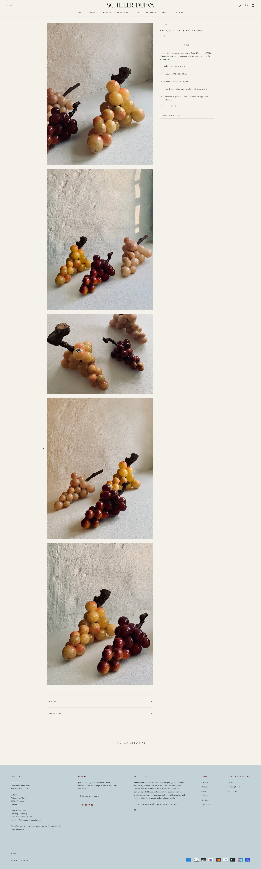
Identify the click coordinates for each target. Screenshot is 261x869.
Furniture (122, 12)
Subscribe (88, 805)
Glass (137, 12)
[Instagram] (135, 810)
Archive (179, 12)
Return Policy (56, 713)
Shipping (53, 701)
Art (79, 12)
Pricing (230, 782)
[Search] (246, 5)
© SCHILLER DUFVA (20, 860)
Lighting (151, 12)
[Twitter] (172, 106)
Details (107, 12)
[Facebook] (168, 106)
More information (171, 116)
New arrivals (206, 804)
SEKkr (9, 5)
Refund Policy (232, 791)
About (165, 12)
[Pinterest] (175, 106)
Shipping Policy (233, 786)
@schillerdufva (16, 782)
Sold (187, 45)
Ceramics (92, 12)
